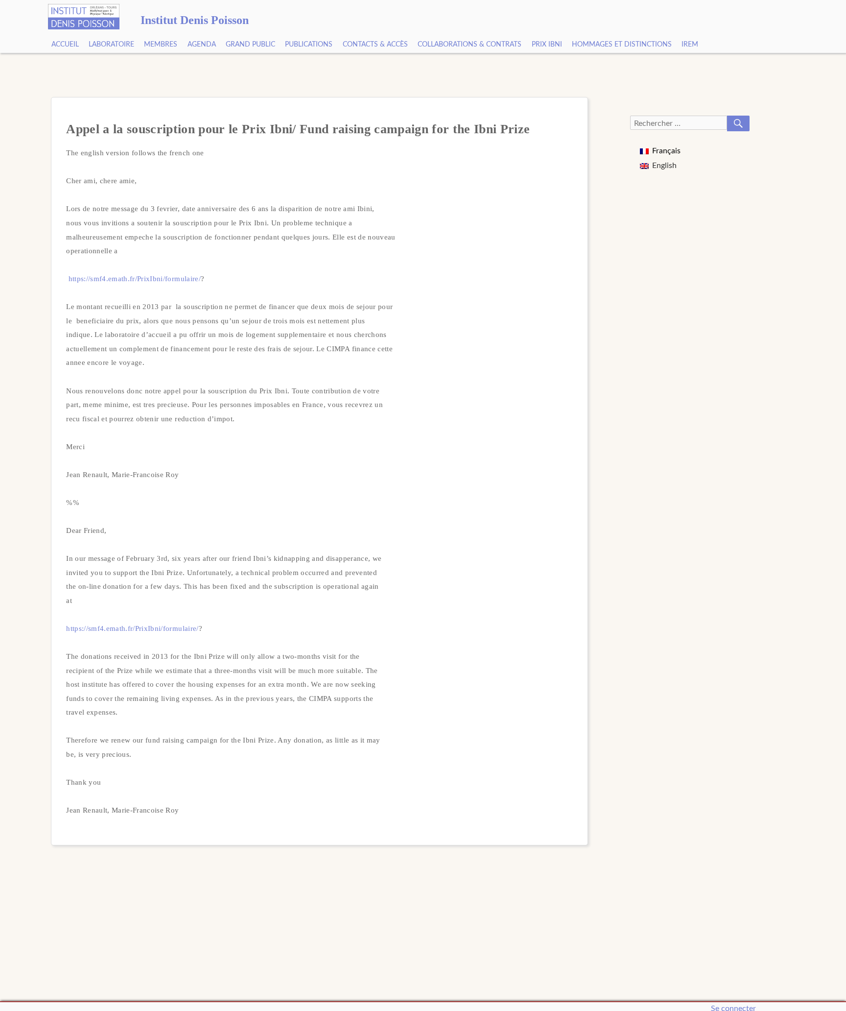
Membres (160, 44)
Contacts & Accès (375, 44)
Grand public (250, 44)
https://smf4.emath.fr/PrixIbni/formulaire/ (135, 278)
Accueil (65, 44)
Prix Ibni (547, 44)
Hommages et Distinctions (622, 44)
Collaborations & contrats (469, 44)
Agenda (202, 44)
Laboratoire (111, 44)
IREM (690, 44)
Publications (308, 44)
